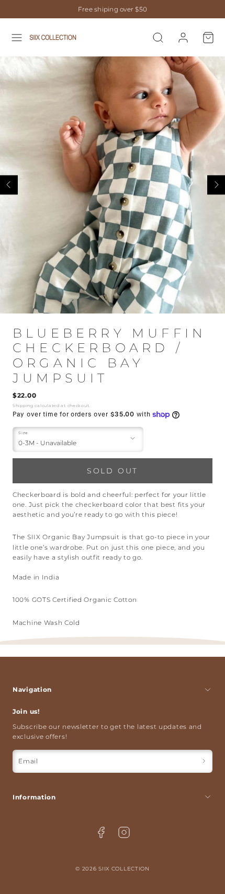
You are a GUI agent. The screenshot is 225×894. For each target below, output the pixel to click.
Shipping (23, 405)
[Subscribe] (203, 761)
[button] (16, 37)
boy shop (170, 9)
